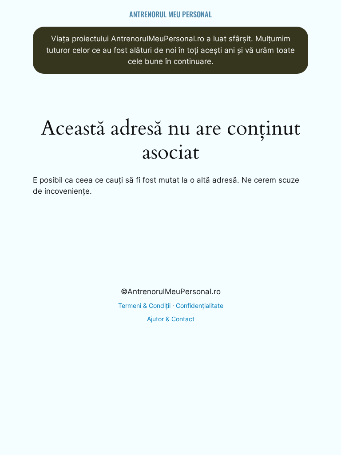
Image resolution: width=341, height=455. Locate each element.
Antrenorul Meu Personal (170, 14)
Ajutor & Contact (170, 319)
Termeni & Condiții (144, 305)
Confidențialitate (199, 305)
